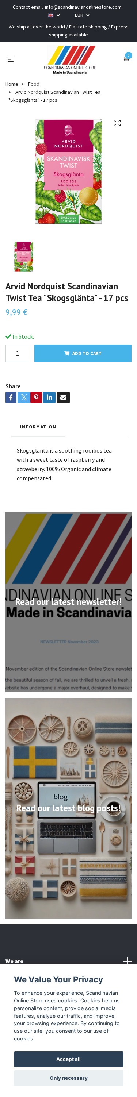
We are (14, 961)
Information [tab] (38, 427)
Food (33, 84)
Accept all (68, 1059)
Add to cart (87, 353)
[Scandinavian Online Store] (70, 59)
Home (11, 84)
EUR (79, 15)
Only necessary (69, 1078)
